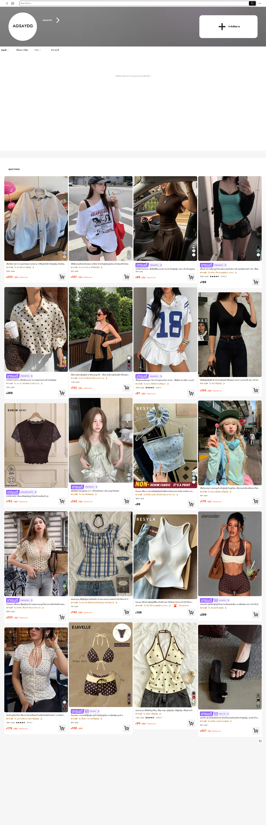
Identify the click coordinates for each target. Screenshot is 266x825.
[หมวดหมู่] (12, 3)
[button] (7, 3)
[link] (23, 27)
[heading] (116, 20)
